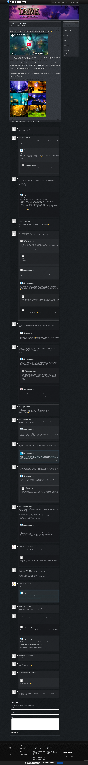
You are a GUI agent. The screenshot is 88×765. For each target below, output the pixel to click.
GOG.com (31, 65)
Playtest (63, 2)
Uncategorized (66, 53)
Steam (27, 65)
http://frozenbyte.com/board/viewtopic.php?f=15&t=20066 (31, 202)
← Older (11, 28)
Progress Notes (66, 50)
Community (65, 35)
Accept (60, 763)
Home (52, 2)
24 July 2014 (12, 25)
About (74, 2)
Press (77, 2)
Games (59, 2)
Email (12, 712)
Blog (55, 2)
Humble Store (38, 65)
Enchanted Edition (17, 121)
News (64, 48)
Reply (57, 132)
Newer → (58, 28)
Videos (64, 55)
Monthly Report (66, 45)
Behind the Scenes (67, 30)
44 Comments (22, 25)
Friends (64, 40)
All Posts (65, 27)
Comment (13, 717)
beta (18, 30)
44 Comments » (36, 121)
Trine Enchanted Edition (43, 71)
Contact (70, 2)
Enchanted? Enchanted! (18, 23)
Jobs (67, 2)
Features (65, 38)
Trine (25, 121)
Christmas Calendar (67, 32)
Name (12, 707)
